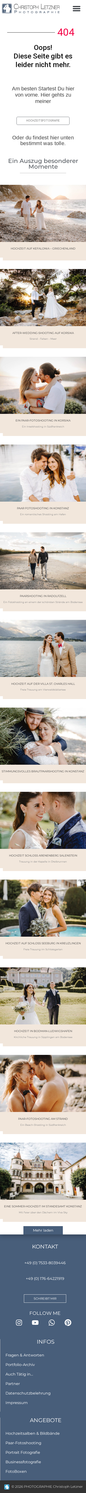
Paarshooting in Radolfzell (43, 596)
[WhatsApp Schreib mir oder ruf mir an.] (53, 1322)
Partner (12, 1383)
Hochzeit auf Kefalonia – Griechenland (43, 248)
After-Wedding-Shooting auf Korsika (43, 333)
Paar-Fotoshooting (23, 1443)
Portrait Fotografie (22, 1452)
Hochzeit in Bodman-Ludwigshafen (43, 1031)
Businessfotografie (23, 1462)
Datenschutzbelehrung (28, 1393)
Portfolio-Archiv (20, 1364)
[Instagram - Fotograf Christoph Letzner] (20, 1322)
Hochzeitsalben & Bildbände (32, 1433)
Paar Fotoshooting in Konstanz (43, 508)
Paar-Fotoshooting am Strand (43, 1119)
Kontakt (45, 1246)
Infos (45, 1341)
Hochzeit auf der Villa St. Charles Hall (43, 683)
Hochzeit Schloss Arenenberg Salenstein (43, 855)
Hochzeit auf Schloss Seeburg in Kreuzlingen (43, 943)
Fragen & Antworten (24, 1355)
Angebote (45, 1420)
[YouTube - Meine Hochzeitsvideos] (37, 1322)
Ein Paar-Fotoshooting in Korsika (43, 420)
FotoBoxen (16, 1471)
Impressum (16, 1402)
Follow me (44, 1313)
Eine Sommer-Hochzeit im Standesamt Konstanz (43, 1206)
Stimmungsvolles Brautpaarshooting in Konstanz (43, 771)
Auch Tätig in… (19, 1374)
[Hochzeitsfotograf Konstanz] (31, 8)
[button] (76, 8)
